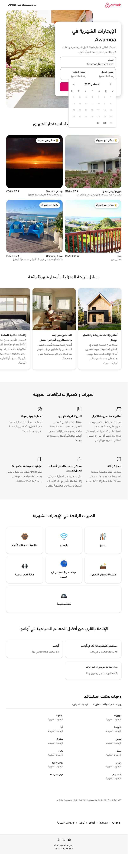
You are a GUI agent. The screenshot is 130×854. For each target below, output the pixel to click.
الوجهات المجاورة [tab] (80, 704)
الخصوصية (68, 848)
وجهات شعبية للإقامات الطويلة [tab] (107, 704)
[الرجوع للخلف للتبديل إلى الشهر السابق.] (110, 84)
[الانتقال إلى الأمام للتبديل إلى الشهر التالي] (74, 84)
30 (104, 123)
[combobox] (88, 64)
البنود (57, 848)
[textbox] (102, 76)
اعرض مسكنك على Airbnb (22, 4)
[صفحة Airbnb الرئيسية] (113, 5)
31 (98, 123)
